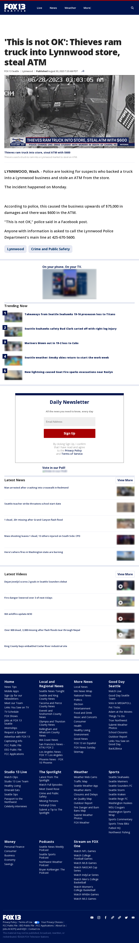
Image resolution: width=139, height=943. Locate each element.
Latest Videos (15, 574)
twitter (126, 917)
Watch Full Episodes (50, 784)
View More (125, 480)
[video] (126, 585)
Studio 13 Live (15, 772)
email (133, 917)
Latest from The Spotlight (48, 778)
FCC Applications (14, 754)
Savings (8, 864)
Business (9, 855)
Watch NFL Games (85, 851)
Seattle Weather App (86, 785)
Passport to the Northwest (13, 800)
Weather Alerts (82, 790)
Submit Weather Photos (118, 726)
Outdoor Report (118, 736)
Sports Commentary (120, 819)
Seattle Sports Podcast (47, 856)
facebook (106, 917)
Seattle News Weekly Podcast (51, 848)
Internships (10, 728)
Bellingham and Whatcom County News (49, 732)
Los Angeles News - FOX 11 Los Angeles (51, 753)
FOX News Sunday (84, 747)
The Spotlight (50, 772)
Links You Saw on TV (16, 707)
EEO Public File (13, 749)
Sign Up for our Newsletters (13, 697)
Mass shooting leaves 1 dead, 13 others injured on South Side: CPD (42, 536)
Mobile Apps (11, 691)
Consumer (80, 721)
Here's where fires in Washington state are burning (33, 552)
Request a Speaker (15, 732)
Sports (114, 772)
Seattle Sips (11, 794)
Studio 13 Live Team (16, 781)
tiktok (112, 917)
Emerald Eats (12, 790)
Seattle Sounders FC (120, 785)
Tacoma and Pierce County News (50, 704)
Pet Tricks (114, 707)
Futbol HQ (115, 828)
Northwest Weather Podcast (50, 863)
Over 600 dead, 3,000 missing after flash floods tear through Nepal (42, 630)
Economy (9, 859)
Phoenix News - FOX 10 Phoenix (51, 761)
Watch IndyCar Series (86, 875)
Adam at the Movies (120, 711)
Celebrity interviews (15, 806)
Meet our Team (13, 703)
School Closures (118, 732)
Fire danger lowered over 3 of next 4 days (28, 597)
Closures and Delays (86, 794)
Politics (78, 699)
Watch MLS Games (85, 898)
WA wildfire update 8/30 (18, 614)
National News (82, 695)
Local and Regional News (51, 683)
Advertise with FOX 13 (17, 736)
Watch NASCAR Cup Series (85, 869)
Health (77, 725)
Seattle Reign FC (118, 798)
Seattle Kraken (117, 794)
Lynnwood (27, 71)
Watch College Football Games (83, 857)
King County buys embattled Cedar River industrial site (35, 646)
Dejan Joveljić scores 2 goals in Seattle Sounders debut (35, 581)
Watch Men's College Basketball (86, 880)
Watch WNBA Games (86, 894)
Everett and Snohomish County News (50, 714)
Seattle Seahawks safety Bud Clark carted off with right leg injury (71, 328)
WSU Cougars (117, 807)
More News (83, 681)
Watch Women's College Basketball (84, 888)
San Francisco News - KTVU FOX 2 (51, 745)
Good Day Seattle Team (119, 697)
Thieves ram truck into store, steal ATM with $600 (37, 152)
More (87, 8)
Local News (81, 686)
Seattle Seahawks (119, 777)
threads (119, 917)
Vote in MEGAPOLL (120, 703)
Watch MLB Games (85, 863)
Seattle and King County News (48, 697)
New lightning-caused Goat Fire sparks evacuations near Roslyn (69, 372)
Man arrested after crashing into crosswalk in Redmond (36, 487)
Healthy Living (82, 730)
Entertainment (82, 708)
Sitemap (78, 751)
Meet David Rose (49, 789)
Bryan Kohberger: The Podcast (52, 871)
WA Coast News (48, 740)
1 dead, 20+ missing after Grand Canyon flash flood (33, 519)
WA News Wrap (83, 691)
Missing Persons (48, 801)
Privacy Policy (73, 450)
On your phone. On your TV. (62, 267)
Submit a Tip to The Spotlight (50, 811)
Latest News (14, 480)
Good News (81, 738)
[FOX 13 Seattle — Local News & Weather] (16, 7)
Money (9, 841)
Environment (81, 734)
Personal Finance (14, 846)
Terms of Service (72, 453)
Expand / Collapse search (132, 8)
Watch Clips (11, 777)
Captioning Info (13, 741)
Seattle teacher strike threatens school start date (32, 503)
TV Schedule (11, 711)
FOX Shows (11, 716)
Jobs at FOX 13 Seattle (13, 722)
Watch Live (115, 691)
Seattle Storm (117, 790)
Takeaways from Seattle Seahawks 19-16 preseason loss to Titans (70, 314)
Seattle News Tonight (51, 691)
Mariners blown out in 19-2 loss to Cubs (52, 343)
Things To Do (117, 716)
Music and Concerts (85, 717)
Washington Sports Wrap (120, 813)
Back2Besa (115, 748)
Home (9, 681)
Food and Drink (83, 712)
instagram (99, 917)
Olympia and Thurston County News (52, 723)
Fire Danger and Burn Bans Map (86, 809)
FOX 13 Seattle (11, 71)
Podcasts (46, 841)
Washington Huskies (120, 803)
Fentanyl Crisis (47, 805)
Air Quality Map (83, 798)
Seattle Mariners (118, 781)
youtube (92, 917)
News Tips (10, 686)
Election (78, 704)
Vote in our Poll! (53, 468)
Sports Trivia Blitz (119, 823)
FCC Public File (12, 745)
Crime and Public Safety (50, 249)
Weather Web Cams (85, 777)
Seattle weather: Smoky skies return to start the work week (67, 357)
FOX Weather (81, 822)
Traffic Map (80, 781)
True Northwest (118, 720)
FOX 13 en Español (85, 743)
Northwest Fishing (119, 832)
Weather (81, 772)
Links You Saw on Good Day (119, 742)
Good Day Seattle (117, 683)
